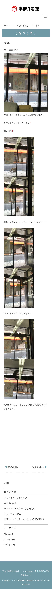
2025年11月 (9, 539)
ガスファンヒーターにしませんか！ (20, 508)
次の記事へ (38, 467)
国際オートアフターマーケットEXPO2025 (24, 519)
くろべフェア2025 (12, 513)
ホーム (7, 25)
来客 (7, 43)
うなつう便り (22, 25)
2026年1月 (9, 534)
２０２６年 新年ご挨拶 (15, 498)
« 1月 (6, 483)
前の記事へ (14, 467)
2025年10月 (9, 544)
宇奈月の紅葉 (10, 503)
